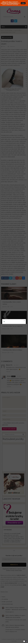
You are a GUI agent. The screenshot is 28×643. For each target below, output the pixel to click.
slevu (10, 2)
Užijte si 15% (5, 2)
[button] (25, 641)
